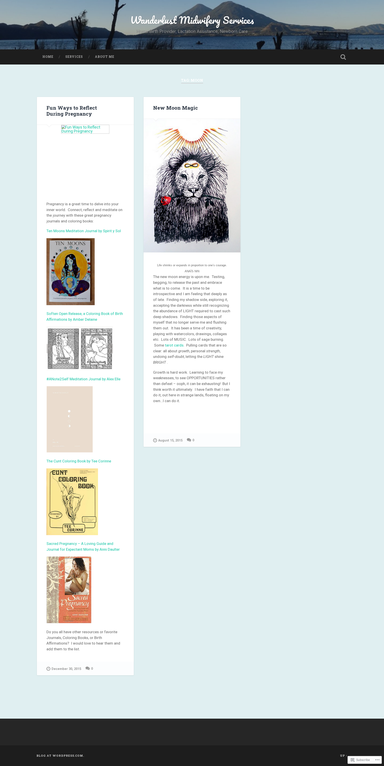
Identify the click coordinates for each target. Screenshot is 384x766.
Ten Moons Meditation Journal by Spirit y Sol (83, 231)
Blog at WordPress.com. (60, 755)
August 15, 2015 (170, 440)
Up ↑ (344, 755)
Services (74, 57)
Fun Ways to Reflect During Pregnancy (71, 110)
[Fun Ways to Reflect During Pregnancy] (85, 158)
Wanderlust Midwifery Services (192, 20)
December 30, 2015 (66, 669)
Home (47, 57)
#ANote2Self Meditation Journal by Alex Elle (83, 379)
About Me (104, 57)
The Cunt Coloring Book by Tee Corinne (78, 461)
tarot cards (174, 345)
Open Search (343, 57)
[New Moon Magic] (192, 185)
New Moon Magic (175, 107)
